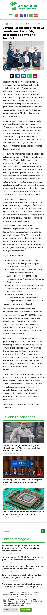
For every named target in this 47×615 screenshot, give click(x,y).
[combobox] (21, 531)
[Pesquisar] (43, 531)
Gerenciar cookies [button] (10, 610)
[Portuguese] (31, 15)
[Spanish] (36, 15)
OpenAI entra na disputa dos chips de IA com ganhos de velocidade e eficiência (23, 513)
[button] (11, 15)
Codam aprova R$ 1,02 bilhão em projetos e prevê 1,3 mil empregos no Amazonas (23, 481)
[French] (26, 15)
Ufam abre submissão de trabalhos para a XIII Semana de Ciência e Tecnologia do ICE (22, 585)
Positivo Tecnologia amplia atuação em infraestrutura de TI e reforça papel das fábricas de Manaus (21, 448)
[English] (22, 15)
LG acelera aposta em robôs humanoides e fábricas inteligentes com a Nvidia (22, 576)
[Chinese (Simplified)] (17, 15)
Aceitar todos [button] (26, 610)
